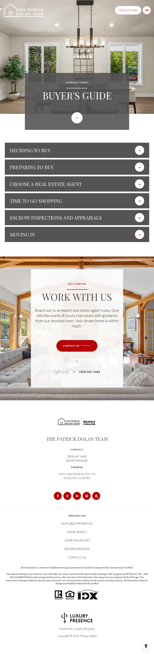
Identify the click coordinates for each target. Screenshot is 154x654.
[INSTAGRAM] (67, 496)
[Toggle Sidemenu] (147, 10)
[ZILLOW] (96, 496)
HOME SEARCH (77, 532)
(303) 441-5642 (128, 10)
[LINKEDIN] (77, 496)
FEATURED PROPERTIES (77, 523)
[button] (76, 346)
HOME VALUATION (77, 540)
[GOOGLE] (87, 496)
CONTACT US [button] (77, 557)
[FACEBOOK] (58, 496)
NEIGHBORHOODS (77, 548)
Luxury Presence (85, 628)
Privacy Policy (88, 636)
